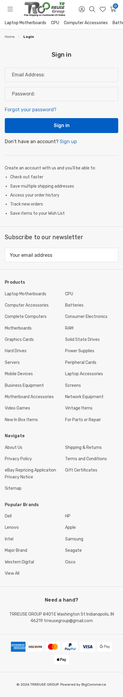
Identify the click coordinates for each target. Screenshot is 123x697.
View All (12, 573)
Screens (73, 385)
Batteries (74, 305)
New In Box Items (21, 419)
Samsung (74, 539)
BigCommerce (94, 684)
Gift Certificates (81, 470)
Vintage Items (79, 408)
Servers (12, 362)
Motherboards (18, 328)
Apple (70, 527)
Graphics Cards (19, 339)
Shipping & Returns (83, 447)
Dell (8, 516)
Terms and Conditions (86, 458)
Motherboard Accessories (29, 396)
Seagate (73, 550)
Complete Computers (26, 316)
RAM (69, 328)
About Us (13, 447)
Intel (9, 539)
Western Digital (19, 562)
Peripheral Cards (80, 362)
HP (67, 516)
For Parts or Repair (83, 419)
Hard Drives (16, 350)
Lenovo (12, 527)
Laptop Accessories (84, 373)
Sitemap (13, 488)
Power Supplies (79, 350)
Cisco (70, 562)
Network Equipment (84, 396)
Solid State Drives (82, 339)
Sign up (68, 141)
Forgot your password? (30, 109)
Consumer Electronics (86, 316)
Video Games (17, 408)
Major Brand (16, 550)
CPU (55, 22)
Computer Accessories (86, 22)
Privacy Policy (18, 458)
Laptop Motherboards (25, 22)
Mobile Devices (19, 373)
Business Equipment (24, 385)
